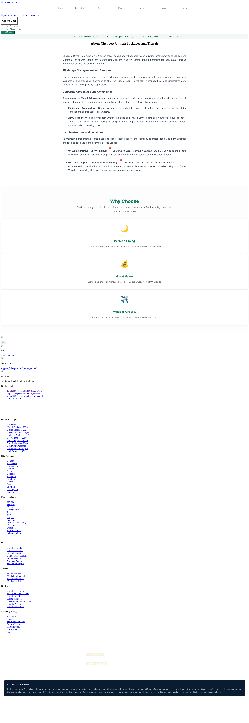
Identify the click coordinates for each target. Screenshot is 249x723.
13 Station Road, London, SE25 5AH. (24, 391)
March (10, 507)
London (10, 461)
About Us (11, 616)
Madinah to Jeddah (15, 581)
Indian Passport (14, 553)
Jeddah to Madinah (15, 578)
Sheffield (11, 487)
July (9, 515)
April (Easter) (13, 509)
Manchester (12, 463)
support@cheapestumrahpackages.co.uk (19, 368)
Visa (142, 8)
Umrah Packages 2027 (17, 430)
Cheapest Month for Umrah (19, 601)
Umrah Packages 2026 (17, 427)
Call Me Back (34, 15)
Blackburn (11, 476)
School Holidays (14, 533)
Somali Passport (14, 558)
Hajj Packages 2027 (16, 451)
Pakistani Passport (15, 550)
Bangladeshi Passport (16, 555)
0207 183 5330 (20, 15)
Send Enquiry (8, 32)
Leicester (11, 474)
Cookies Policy (14, 629)
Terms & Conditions (16, 621)
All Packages (13, 424)
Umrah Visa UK (14, 548)
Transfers (163, 8)
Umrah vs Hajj (13, 596)
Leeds (9, 484)
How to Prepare (14, 604)
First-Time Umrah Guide (18, 593)
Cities (100, 8)
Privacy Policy (13, 624)
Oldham (10, 492)
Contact (10, 619)
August (10, 517)
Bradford (11, 468)
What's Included (14, 599)
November (12, 525)
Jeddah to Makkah (15, 573)
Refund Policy (13, 627)
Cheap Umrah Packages (18, 432)
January (10, 502)
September (12, 520)
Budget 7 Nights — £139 (18, 435)
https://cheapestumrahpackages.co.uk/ (24, 393)
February (11, 504)
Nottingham (12, 489)
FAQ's (10, 632)
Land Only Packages (16, 446)
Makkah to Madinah (16, 576)
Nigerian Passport (15, 561)
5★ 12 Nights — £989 (17, 443)
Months (121, 8)
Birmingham (12, 466)
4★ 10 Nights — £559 (17, 440)
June (9, 512)
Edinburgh (12, 479)
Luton (9, 471)
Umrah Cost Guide (15, 591)
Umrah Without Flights (17, 448)
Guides (185, 8)
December (11, 528)
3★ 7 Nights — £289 (17, 438)
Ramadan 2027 (14, 530)
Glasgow (11, 481)
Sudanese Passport (15, 563)
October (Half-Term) (16, 522)
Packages (79, 8)
